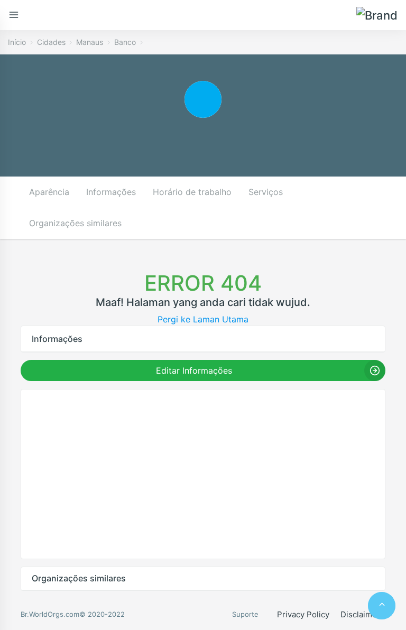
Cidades (51, 42)
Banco (125, 42)
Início (17, 42)
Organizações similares (75, 223)
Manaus (89, 42)
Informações (111, 192)
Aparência (49, 192)
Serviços (265, 192)
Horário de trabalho (192, 192)
